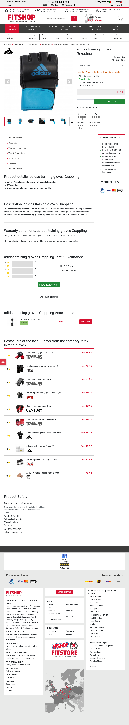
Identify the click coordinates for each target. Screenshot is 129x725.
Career (24, 2)
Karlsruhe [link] (26, 617)
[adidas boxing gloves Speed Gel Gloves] (20, 435)
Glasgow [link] (18, 637)
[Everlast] (34, 370)
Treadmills (94, 603)
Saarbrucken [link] (28, 625)
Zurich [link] (27, 665)
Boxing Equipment (33, 44)
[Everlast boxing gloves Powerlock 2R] (20, 368)
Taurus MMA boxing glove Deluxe (41, 419)
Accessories (13, 158)
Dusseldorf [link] (26, 612)
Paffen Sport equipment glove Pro (41, 459)
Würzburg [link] (36, 628)
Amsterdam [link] (10, 655)
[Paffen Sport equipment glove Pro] (20, 462)
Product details (15, 138)
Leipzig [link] (23, 620)
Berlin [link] (23, 606)
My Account (115, 5)
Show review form (49, 285)
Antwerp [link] (9, 671)
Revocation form (54, 619)
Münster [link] (25, 622)
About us (69, 610)
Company (10, 2)
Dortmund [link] (10, 612)
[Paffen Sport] (34, 397)
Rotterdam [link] (29, 658)
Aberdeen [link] (9, 634)
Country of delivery (102, 2)
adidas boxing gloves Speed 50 (40, 446)
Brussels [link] (16, 671)
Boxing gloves (47, 44)
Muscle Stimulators (97, 658)
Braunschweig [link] (23, 609)
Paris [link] (12, 677)
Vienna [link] (8, 649)
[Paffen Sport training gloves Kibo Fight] (20, 395)
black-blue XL (84, 66)
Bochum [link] (37, 606)
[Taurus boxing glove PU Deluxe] (20, 355)
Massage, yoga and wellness (96, 28)
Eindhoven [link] (10, 658)
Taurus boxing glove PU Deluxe (40, 352)
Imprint (17, 2)
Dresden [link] (18, 612)
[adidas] (8, 51)
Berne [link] (13, 665)
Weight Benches (96, 618)
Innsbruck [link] (14, 646)
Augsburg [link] (16, 606)
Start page (7, 44)
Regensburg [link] (10, 625)
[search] (74, 18)
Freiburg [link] (23, 614)
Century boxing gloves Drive (38, 406)
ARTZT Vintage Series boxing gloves (42, 473)
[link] (102, 190)
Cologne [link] (16, 620)
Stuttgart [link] (18, 628)
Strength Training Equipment (32, 28)
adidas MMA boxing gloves (80, 44)
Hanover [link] (9, 617)
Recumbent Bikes (96, 630)
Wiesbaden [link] (27, 628)
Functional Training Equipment (101, 646)
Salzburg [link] (35, 646)
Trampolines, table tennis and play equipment (64, 28)
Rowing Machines (96, 606)
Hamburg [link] (30, 614)
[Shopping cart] (121, 18)
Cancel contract (64, 592)
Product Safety (15, 169)
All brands (93, 666)
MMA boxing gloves (61, 44)
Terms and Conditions (52, 606)
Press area (70, 631)
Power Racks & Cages (98, 643)
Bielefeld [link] (29, 606)
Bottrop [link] (14, 609)
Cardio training (12, 28)
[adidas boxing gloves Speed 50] (20, 448)
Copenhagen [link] (11, 684)
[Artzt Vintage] (34, 477)
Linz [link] (29, 646)
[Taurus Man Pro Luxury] (12, 321)
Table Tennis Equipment (99, 615)
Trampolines (94, 612)
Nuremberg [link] (33, 622)
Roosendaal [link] (19, 658)
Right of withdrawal (70, 614)
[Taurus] (34, 357)
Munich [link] (18, 622)
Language (116, 2)
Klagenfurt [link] (23, 646)
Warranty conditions (17, 148)
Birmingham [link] (24, 634)
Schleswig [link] (10, 628)
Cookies (51, 610)
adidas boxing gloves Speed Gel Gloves (43, 433)
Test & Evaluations (16, 153)
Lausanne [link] (20, 665)
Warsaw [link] (9, 690)
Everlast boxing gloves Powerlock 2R (42, 366)
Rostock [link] (19, 625)
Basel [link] (8, 665)
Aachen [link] (9, 606)
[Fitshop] (21, 18)
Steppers (93, 640)
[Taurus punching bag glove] (20, 382)
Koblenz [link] (9, 620)
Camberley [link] (34, 634)
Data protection (72, 605)
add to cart (109, 102)
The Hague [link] (30, 655)
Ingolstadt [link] (17, 617)
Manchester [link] (33, 637)
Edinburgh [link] (10, 637)
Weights (93, 624)
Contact (9, 5)
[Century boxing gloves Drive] (20, 408)
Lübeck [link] (29, 620)
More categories (117, 28)
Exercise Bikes (95, 599)
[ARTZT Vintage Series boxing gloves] (20, 475)
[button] (9, 121)
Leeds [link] (16, 634)
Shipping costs (54, 613)
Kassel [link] (33, 617)
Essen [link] (8, 614)
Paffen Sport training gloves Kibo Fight (43, 392)
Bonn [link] (8, 609)
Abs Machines (95, 649)
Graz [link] (8, 646)
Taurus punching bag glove (38, 379)
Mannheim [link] (10, 622)
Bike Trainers (95, 637)
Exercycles (94, 633)
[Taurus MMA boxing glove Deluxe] (20, 422)
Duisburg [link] (34, 612)
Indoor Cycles (95, 621)
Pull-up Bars (94, 655)
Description (13, 143)
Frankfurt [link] (15, 614)
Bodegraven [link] (20, 655)
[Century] (34, 410)
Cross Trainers (95, 596)
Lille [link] (7, 677)
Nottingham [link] (10, 640)
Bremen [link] (33, 609)
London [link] (25, 637)
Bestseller (12, 163)
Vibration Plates (96, 661)
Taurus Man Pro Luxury (30, 319)
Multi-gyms (94, 609)
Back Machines (95, 652)
